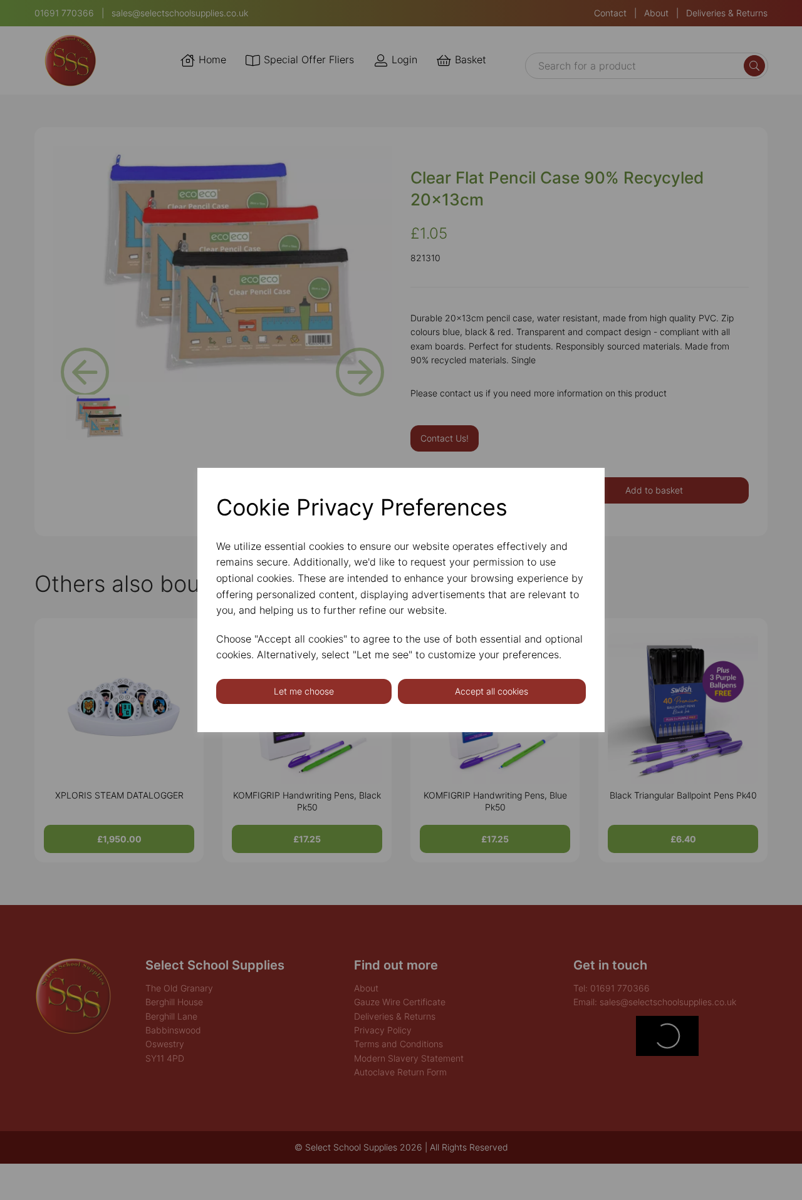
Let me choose (304, 691)
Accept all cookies (491, 691)
